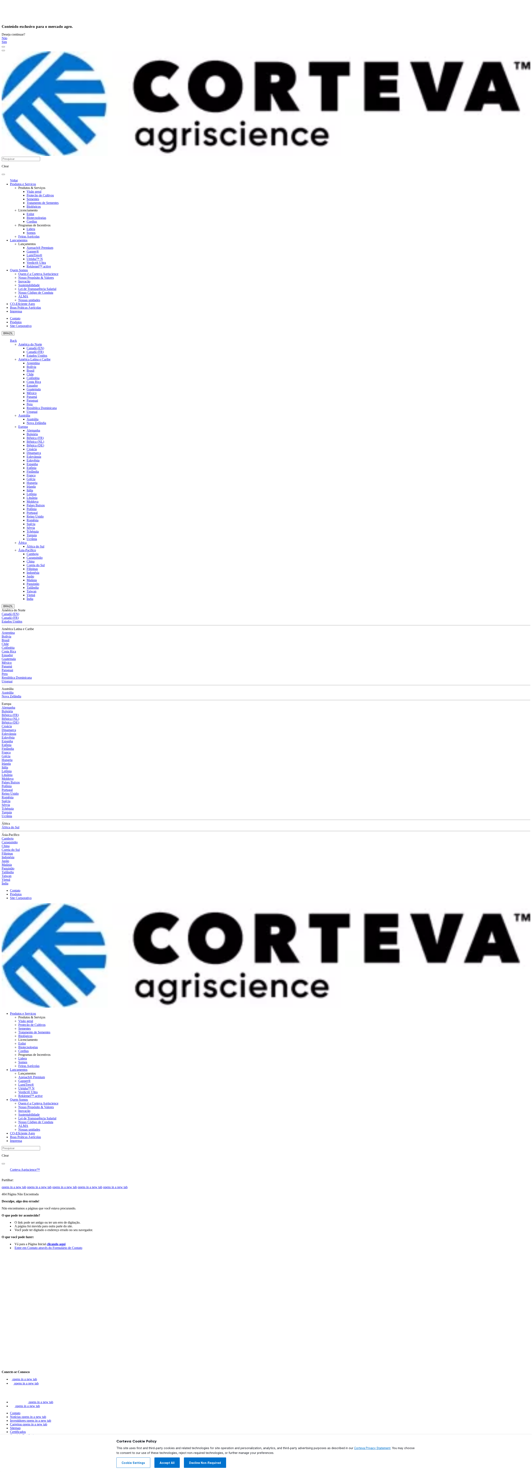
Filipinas (32, 569)
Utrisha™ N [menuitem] (35, 259)
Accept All (167, 1462)
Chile (30, 374)
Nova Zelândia (36, 423)
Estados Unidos (37, 355)
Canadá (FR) (35, 352)
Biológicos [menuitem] (34, 206)
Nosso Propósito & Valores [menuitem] (36, 277)
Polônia (32, 509)
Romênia (32, 520)
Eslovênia (33, 460)
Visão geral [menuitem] (34, 191)
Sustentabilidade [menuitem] (29, 285)
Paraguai (32, 400)
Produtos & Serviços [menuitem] (31, 188)
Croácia (32, 449)
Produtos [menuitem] (16, 322)
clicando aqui (56, 1244)
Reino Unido (35, 516)
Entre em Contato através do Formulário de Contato (48, 1248)
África (22, 542)
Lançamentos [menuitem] (18, 240)
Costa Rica (34, 382)
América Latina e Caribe (34, 359)
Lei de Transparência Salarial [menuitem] (37, 289)
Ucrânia (32, 539)
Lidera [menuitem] (31, 229)
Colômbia (33, 378)
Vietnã (31, 595)
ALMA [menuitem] (23, 296)
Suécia (31, 524)
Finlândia (33, 471)
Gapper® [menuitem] (33, 251)
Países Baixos (36, 505)
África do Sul (35, 546)
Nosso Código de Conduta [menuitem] (35, 292)
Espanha (32, 464)
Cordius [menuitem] (32, 221)
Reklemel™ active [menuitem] (39, 266)
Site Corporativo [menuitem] (21, 326)
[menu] (3, 46)
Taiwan (31, 591)
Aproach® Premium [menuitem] (40, 247)
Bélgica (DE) (35, 445)
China (30, 561)
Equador (32, 385)
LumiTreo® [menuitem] (34, 255)
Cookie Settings (133, 1462)
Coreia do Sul (36, 565)
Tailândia (33, 587)
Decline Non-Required (205, 1462)
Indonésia (33, 572)
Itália (30, 490)
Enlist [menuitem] (30, 214)
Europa (23, 426)
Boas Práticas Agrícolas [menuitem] (25, 307)
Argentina (33, 363)
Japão (30, 576)
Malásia (32, 580)
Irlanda (31, 486)
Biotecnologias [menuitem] (36, 218)
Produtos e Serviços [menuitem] (23, 184)
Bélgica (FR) (35, 438)
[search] (3, 174)
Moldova (32, 501)
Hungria (32, 483)
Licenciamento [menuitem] (28, 210)
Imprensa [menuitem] (16, 311)
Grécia (31, 479)
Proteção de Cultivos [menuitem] (40, 195)
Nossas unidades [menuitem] (29, 300)
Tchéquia (33, 531)
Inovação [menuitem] (24, 281)
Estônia (31, 468)
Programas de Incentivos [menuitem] (34, 225)
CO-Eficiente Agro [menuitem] (22, 304)
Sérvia (31, 527)
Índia (30, 599)
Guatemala (34, 389)
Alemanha (33, 430)
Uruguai (32, 411)
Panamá (32, 397)
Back (13, 340)
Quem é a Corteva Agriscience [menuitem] (38, 274)
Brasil (30, 370)
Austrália (24, 415)
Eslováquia (34, 456)
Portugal (32, 513)
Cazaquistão (35, 557)
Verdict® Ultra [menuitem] (36, 262)
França (31, 475)
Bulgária (32, 434)
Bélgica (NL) (35, 441)
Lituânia (32, 498)
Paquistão (33, 584)
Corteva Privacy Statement (372, 1448)
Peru (30, 404)
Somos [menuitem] (31, 232)
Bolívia (31, 367)
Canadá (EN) (35, 348)
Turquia (32, 535)
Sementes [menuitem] (33, 199)
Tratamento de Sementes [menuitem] (43, 203)
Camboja (32, 554)
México (32, 393)
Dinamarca (34, 453)
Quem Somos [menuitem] (19, 270)
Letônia (32, 494)
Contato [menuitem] (15, 318)
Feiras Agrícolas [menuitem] (28, 236)
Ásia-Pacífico (27, 550)
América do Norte (30, 344)
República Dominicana (42, 408)
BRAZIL (8, 333)
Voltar (14, 180)
